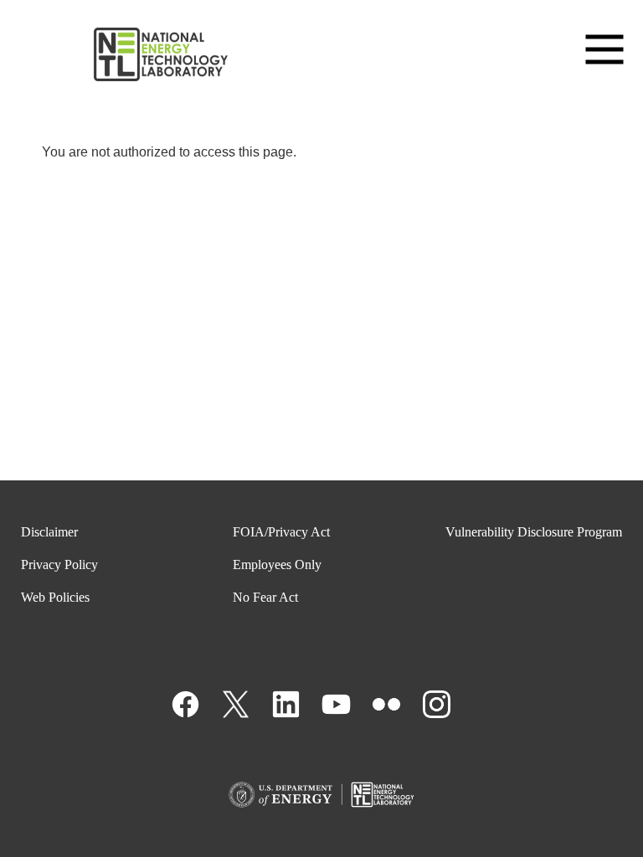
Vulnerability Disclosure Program (533, 532)
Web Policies (55, 597)
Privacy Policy (59, 564)
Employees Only (277, 564)
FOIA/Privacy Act (281, 532)
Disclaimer (49, 532)
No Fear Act (265, 597)
